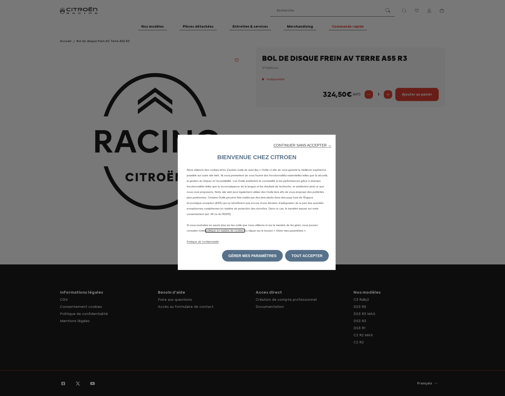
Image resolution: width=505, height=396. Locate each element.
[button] (302, 145)
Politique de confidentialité (203, 241)
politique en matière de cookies (225, 230)
